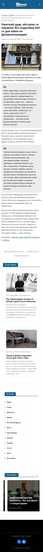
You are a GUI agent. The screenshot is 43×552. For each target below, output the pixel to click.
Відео (9, 402)
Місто (9, 428)
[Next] (36, 475)
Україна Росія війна (22, 256)
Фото (9, 453)
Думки (9, 417)
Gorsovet (29, 80)
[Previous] (33, 475)
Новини (11, 15)
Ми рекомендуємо (14, 423)
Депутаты (10, 412)
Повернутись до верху (22, 548)
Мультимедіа (12, 433)
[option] (21, 495)
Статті (9, 448)
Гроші (9, 407)
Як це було (11, 458)
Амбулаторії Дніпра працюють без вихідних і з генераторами (21, 501)
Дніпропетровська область (14, 252)
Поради (10, 443)
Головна (4, 15)
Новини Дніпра (33, 252)
